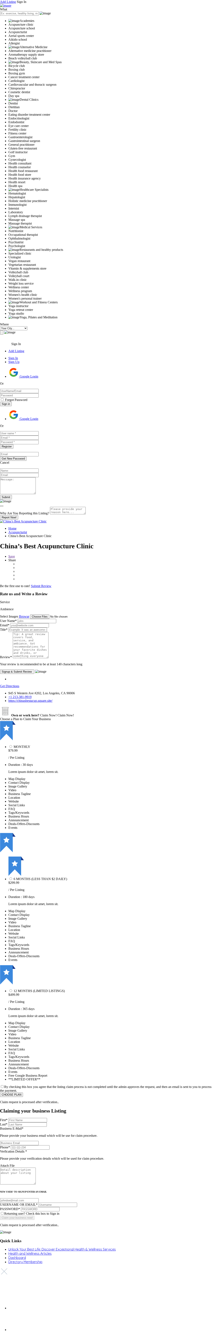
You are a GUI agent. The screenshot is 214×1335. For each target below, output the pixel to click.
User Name (8, 621)
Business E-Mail (48, 1132)
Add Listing (8, 2)
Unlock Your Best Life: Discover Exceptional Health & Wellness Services (62, 1249)
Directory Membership (25, 1262)
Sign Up (13, 362)
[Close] (1, 506)
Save (11, 556)
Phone (5, 1147)
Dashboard (17, 1258)
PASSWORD (10, 1209)
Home (12, 528)
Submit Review (41, 586)
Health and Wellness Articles (30, 1253)
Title (4, 629)
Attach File (7, 1165)
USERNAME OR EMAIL (19, 1204)
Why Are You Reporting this (24, 513)
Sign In (13, 358)
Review (6, 657)
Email (4, 625)
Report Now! (9, 517)
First (4, 1120)
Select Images (9, 616)
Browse (24, 616)
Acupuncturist (17, 532)
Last (3, 1124)
